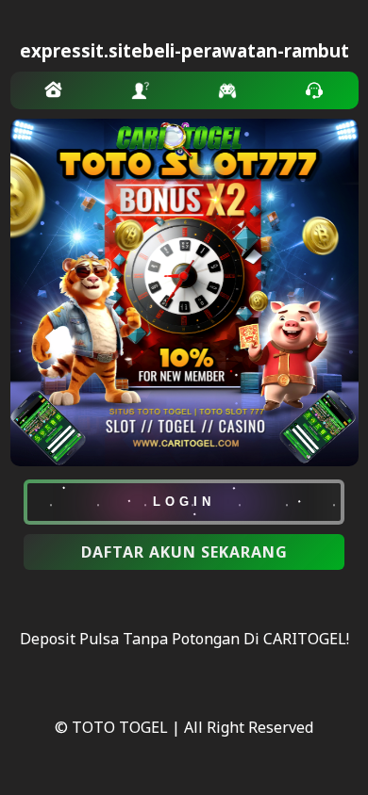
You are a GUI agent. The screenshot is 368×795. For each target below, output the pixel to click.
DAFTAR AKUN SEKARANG (184, 552)
